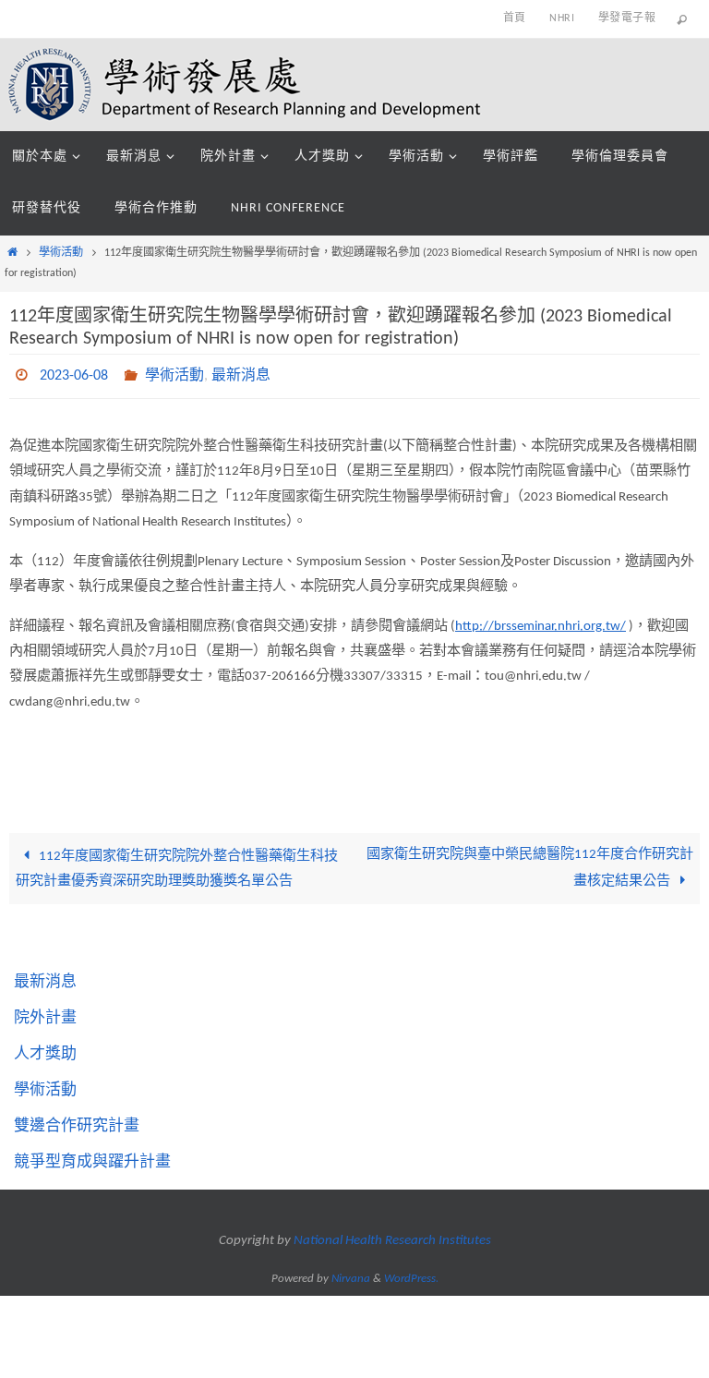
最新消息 (240, 374)
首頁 (514, 18)
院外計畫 (45, 1013)
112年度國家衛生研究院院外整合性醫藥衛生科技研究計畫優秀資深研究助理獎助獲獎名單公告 (176, 863)
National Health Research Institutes (392, 1236)
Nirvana (350, 1273)
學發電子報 (626, 18)
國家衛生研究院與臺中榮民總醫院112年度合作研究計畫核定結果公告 (530, 862)
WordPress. (411, 1273)
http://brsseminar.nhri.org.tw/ (540, 621)
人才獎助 (45, 1049)
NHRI (561, 18)
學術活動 (61, 253)
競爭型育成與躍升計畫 (92, 1157)
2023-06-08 (74, 374)
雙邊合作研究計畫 (76, 1121)
